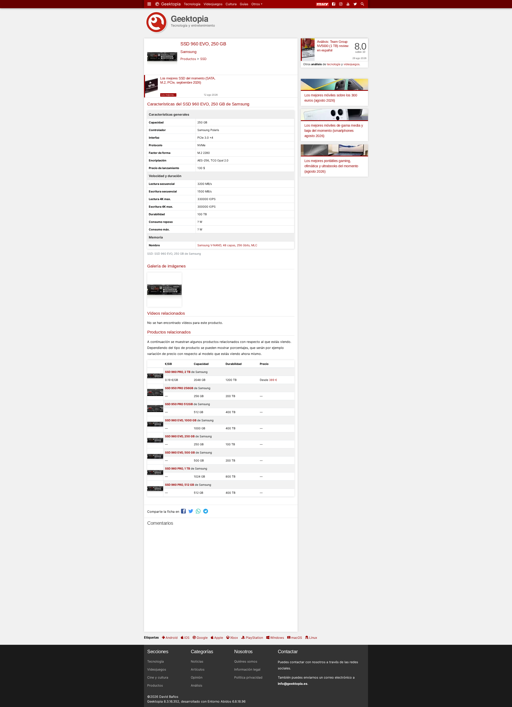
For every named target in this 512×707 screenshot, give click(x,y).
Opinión (196, 677)
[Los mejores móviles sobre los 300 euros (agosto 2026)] (334, 84)
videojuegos (351, 64)
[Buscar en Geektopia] (362, 4)
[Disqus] (220, 581)
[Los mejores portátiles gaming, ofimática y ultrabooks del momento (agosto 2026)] (334, 150)
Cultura (231, 4)
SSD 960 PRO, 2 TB (177, 372)
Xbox (234, 638)
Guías (244, 4)
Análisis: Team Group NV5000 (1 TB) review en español (332, 46)
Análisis (196, 685)
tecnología (333, 64)
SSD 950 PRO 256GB (179, 388)
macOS (296, 638)
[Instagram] (341, 4)
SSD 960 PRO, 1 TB (177, 468)
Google (202, 638)
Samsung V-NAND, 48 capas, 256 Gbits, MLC (227, 245)
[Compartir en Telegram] (206, 511)
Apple (218, 638)
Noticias (197, 661)
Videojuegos (213, 4)
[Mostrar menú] (150, 4)
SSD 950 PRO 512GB (179, 404)
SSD (203, 59)
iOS (186, 638)
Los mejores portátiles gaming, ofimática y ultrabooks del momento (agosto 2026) (331, 166)
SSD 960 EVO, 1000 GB (180, 420)
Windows (277, 638)
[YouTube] (348, 4)
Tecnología (192, 4)
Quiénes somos (245, 661)
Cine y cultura (157, 677)
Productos (188, 59)
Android (172, 638)
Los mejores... (168, 94)
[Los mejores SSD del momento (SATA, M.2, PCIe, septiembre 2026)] (151, 86)
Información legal (247, 669)
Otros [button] (256, 4)
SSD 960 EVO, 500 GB (180, 452)
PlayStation (254, 638)
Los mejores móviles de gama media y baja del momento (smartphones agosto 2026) (333, 130)
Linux (313, 638)
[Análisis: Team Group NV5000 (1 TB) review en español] (308, 49)
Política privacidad (248, 677)
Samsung (188, 52)
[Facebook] (334, 4)
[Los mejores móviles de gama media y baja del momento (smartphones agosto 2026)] (334, 114)
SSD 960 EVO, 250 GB (203, 43)
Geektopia (170, 4)
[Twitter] (355, 4)
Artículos (197, 669)
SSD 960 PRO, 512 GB (179, 484)
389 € (273, 380)
